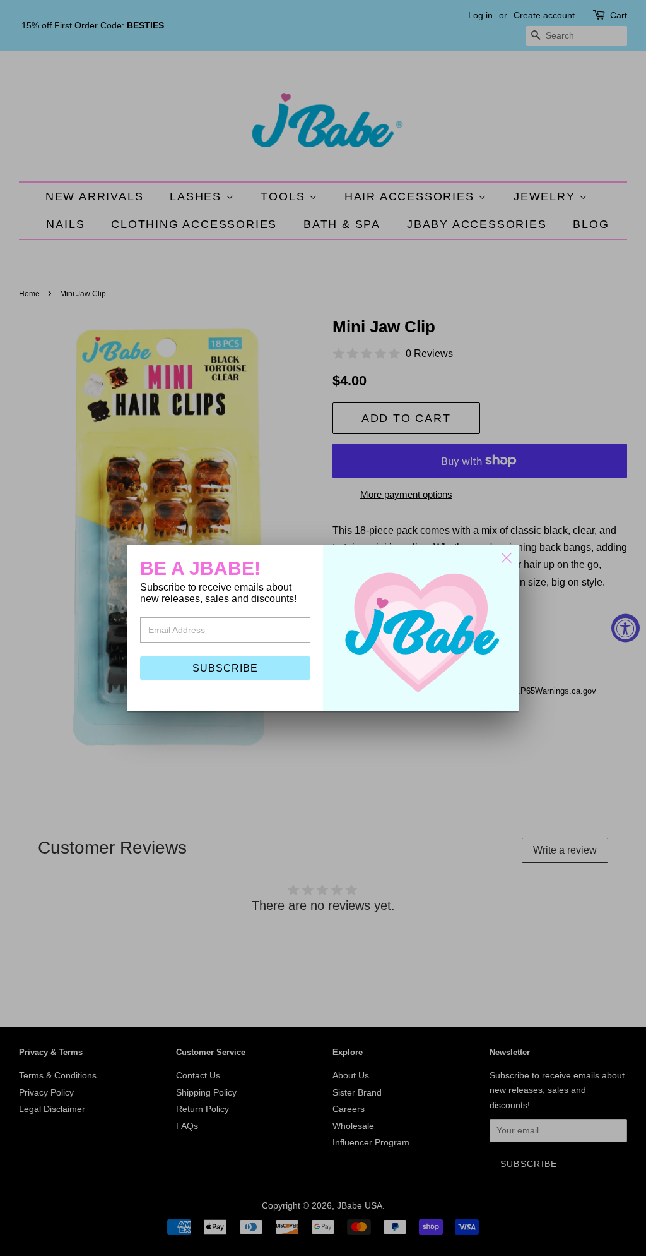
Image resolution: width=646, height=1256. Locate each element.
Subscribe (225, 668)
